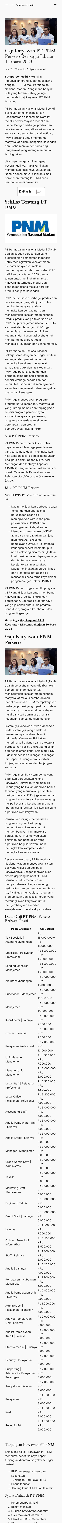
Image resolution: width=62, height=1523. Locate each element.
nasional (41, 69)
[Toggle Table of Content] (37, 191)
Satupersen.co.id (25, 5)
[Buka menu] (55, 5)
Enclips (30, 69)
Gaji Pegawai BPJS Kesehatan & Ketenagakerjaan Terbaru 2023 (30, 624)
